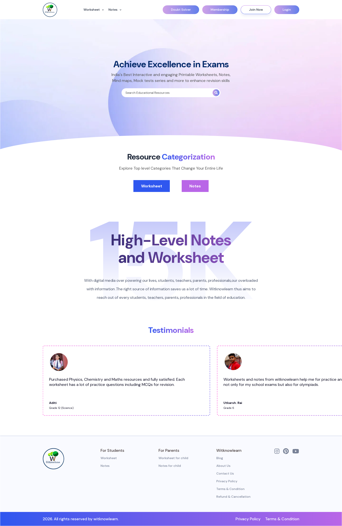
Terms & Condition (230, 489)
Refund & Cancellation (233, 497)
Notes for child (170, 466)
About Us (223, 466)
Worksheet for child (173, 458)
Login (287, 10)
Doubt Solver (181, 10)
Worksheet (92, 10)
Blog (219, 458)
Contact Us (225, 473)
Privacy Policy (226, 481)
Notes (113, 10)
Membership (220, 10)
